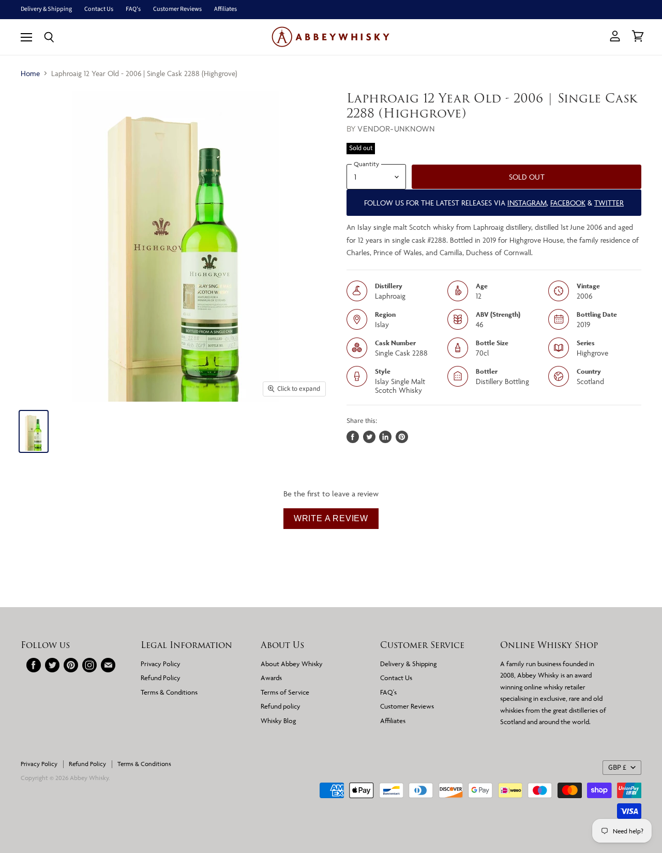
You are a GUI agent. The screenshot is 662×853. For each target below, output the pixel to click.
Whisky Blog (278, 720)
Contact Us (98, 9)
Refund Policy (160, 677)
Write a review (331, 518)
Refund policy (280, 706)
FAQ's (133, 9)
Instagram (527, 202)
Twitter (609, 202)
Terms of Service (285, 692)
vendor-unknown (396, 129)
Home (30, 73)
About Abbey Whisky (292, 663)
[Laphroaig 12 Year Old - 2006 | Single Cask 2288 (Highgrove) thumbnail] (34, 431)
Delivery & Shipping (46, 9)
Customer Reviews (177, 9)
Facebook (567, 202)
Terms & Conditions (169, 692)
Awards (271, 677)
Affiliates (225, 9)
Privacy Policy (160, 663)
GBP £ (617, 767)
